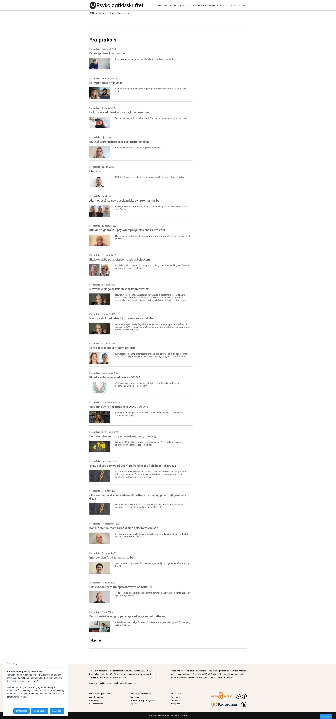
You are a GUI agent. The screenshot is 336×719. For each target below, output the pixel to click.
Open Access (217, 693)
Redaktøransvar (244, 703)
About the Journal (97, 696)
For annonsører (96, 703)
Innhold (162, 5)
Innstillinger (21, 711)
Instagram (175, 703)
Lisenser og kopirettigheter (142, 700)
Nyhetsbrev (176, 693)
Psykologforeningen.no (140, 693)
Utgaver (133, 703)
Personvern (135, 696)
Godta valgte (40, 711)
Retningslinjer (178, 5)
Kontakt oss (95, 700)
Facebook (175, 696)
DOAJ (207, 674)
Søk (245, 5)
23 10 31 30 (107, 674)
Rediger (326, 716)
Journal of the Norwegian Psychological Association (113, 682)
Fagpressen (216, 703)
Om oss (221, 5)
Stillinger (234, 5)
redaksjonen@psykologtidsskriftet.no (138, 674)
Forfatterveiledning (202, 5)
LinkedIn (174, 700)
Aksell (158, 715)
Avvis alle (56, 711)
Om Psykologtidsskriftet (100, 693)
